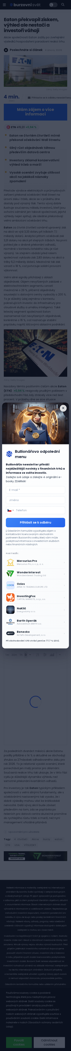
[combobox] (10, 510)
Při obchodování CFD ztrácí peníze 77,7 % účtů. (32, 640)
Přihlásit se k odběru (35, 522)
